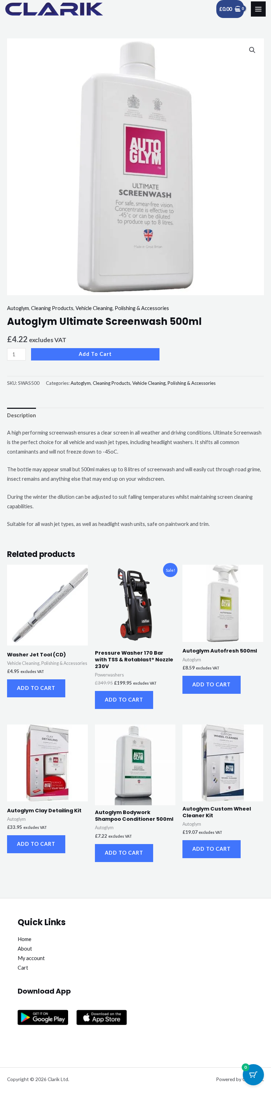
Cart (23, 968)
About (25, 949)
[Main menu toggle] (258, 8)
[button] (252, 50)
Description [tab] (21, 415)
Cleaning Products (52, 308)
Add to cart (95, 354)
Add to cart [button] (36, 688)
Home (24, 939)
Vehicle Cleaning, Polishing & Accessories (122, 308)
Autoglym (18, 308)
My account (31, 958)
